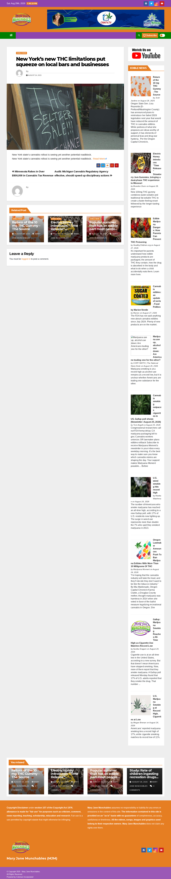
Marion (136, 313)
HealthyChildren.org (142, 245)
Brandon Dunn (139, 186)
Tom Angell (138, 425)
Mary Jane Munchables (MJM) (32, 858)
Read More (99, 158)
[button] (139, 35)
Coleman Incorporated (24, 877)
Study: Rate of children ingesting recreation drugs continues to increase (144, 777)
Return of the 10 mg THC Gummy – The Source (26, 225)
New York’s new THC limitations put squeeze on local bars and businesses (62, 62)
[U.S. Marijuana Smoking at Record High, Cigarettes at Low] (141, 705)
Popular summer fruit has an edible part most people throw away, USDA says (103, 229)
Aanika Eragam (140, 649)
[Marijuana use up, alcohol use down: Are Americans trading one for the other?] (141, 345)
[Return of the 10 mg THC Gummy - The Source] (141, 86)
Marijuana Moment (141, 569)
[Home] (11, 35)
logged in (26, 259)
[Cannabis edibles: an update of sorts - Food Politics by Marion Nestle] (141, 295)
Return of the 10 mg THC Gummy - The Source (157, 86)
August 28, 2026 (22, 234)
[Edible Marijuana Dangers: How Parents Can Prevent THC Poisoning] (141, 228)
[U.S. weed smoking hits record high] (141, 487)
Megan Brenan (139, 722)
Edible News (21, 53)
